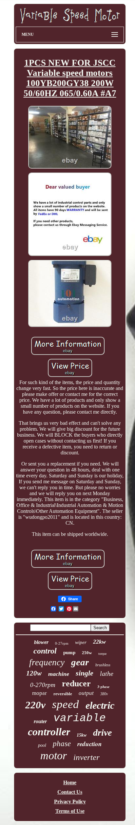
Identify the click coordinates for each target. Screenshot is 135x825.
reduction (89, 743)
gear (80, 662)
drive (102, 732)
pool (42, 745)
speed (65, 704)
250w (87, 652)
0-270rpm (42, 684)
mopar (39, 693)
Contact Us (69, 792)
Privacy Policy (70, 801)
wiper (81, 642)
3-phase (103, 687)
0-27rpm (61, 643)
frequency (47, 662)
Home (69, 782)
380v (104, 694)
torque (102, 653)
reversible (62, 693)
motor (53, 755)
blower (41, 642)
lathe (106, 673)
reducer (76, 683)
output (86, 693)
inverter (86, 757)
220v (35, 705)
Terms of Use (70, 811)
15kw (82, 735)
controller (49, 732)
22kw (99, 641)
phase (62, 744)
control (45, 651)
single (84, 673)
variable (79, 718)
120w (34, 673)
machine (58, 674)
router (40, 721)
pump (69, 652)
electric (100, 705)
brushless (102, 665)
